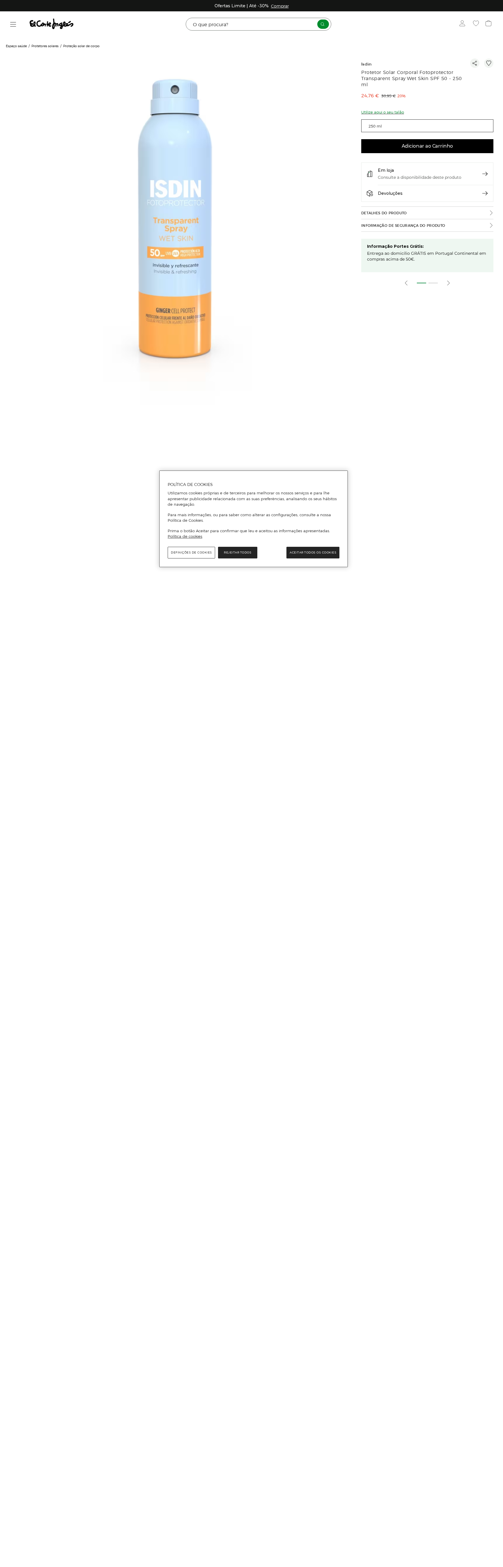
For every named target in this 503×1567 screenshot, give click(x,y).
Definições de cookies (191, 552)
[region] (253, 518)
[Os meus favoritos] (476, 24)
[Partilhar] (474, 63)
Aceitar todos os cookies (313, 552)
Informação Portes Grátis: (395, 246)
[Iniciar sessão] (463, 24)
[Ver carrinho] (489, 24)
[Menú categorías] (13, 24)
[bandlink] (280, 6)
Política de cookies (185, 536)
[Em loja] (484, 173)
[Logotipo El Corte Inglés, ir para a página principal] (52, 24)
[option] (176, 230)
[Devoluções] (484, 193)
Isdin (366, 64)
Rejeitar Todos (237, 552)
